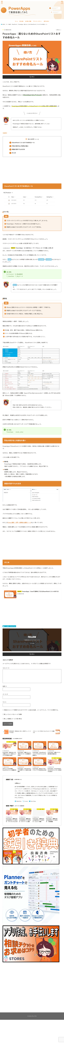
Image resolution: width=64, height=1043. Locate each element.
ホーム (16, 21)
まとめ (13, 153)
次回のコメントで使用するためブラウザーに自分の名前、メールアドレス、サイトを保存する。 (31, 710)
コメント (6, 668)
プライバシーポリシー (37, 21)
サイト (4, 702)
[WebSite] (18, 801)
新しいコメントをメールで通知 (13, 714)
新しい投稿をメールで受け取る (13, 719)
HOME (3, 24)
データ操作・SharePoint (11, 24)
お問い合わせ (46, 21)
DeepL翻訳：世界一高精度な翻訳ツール (19, 522)
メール (5, 694)
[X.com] (32, 643)
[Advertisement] (32, 169)
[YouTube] (32, 801)
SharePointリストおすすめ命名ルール (22, 142)
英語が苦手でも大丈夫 (17, 149)
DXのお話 (21, 21)
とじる (36, 139)
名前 (5, 686)
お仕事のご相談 (28, 21)
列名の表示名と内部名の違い (19, 146)
